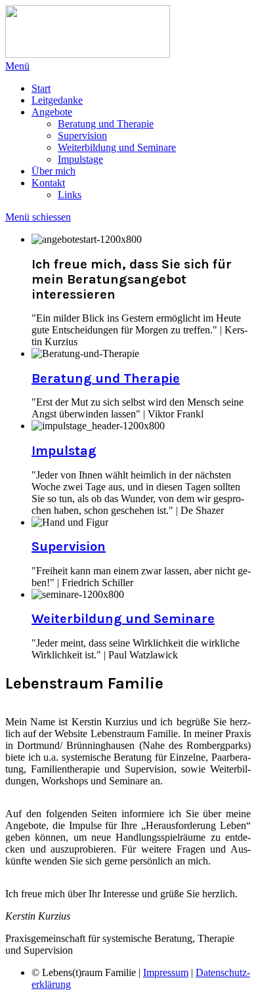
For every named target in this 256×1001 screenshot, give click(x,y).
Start (41, 88)
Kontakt (48, 182)
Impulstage (80, 159)
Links (69, 194)
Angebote (52, 111)
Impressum (165, 972)
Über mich (53, 171)
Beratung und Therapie (106, 123)
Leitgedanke (57, 100)
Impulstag (64, 450)
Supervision (82, 135)
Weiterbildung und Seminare (117, 147)
